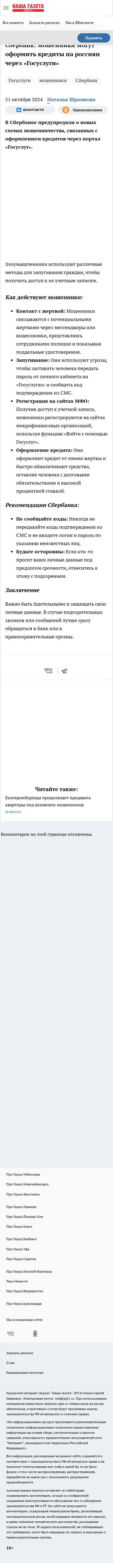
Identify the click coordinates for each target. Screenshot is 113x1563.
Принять (93, 37)
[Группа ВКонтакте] (30, 110)
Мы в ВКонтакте (80, 22)
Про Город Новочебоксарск (27, 1184)
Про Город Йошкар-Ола (24, 1217)
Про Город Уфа (17, 1249)
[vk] (49, 671)
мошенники (53, 80)
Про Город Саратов (21, 1259)
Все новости (13, 22)
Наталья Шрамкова (71, 99)
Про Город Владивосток (24, 1291)
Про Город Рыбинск (21, 1239)
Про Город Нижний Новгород (29, 1271)
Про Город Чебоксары (23, 1174)
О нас (10, 1363)
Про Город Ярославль (23, 1194)
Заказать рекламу (44, 22)
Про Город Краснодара (24, 1304)
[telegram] (66, 671)
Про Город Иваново (21, 1207)
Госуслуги (20, 80)
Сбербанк (86, 80)
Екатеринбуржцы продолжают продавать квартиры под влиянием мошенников (48, 804)
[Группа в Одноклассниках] (83, 110)
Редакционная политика (24, 1372)
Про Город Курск (19, 1226)
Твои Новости (17, 1281)
